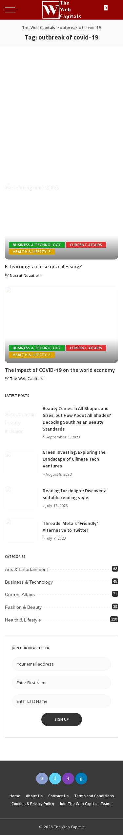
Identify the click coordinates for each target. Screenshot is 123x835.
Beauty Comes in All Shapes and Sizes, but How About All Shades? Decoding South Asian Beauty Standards (77, 418)
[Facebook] (42, 778)
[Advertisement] (61, 111)
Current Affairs (86, 245)
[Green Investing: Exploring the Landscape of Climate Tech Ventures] (21, 463)
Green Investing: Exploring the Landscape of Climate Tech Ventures (74, 459)
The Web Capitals (26, 378)
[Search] (113, 10)
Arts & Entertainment (26, 569)
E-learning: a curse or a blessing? (43, 266)
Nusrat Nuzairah (25, 275)
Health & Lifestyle (32, 251)
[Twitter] (55, 778)
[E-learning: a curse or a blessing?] (61, 221)
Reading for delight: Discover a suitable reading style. (75, 494)
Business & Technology (37, 245)
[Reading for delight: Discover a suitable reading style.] (21, 498)
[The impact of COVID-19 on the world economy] (61, 325)
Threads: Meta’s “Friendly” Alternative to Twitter (70, 526)
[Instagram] (68, 778)
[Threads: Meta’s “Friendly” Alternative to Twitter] (21, 530)
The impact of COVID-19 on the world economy (60, 370)
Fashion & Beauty (23, 607)
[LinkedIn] (81, 778)
